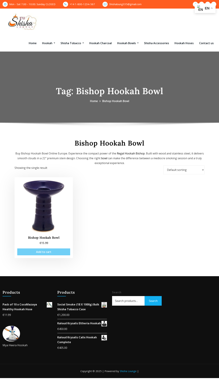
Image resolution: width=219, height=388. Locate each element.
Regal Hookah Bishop (131, 153)
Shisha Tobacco (71, 43)
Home (33, 43)
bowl (104, 158)
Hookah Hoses (184, 43)
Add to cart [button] (43, 252)
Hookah (47, 43)
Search (116, 292)
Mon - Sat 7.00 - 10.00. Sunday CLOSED (32, 4)
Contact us (206, 43)
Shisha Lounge (128, 371)
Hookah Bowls (127, 43)
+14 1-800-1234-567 (82, 4)
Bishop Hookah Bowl (115, 101)
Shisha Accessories (156, 43)
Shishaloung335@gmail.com (125, 4)
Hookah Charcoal (100, 43)
